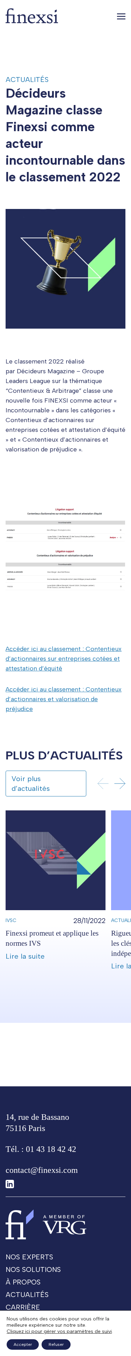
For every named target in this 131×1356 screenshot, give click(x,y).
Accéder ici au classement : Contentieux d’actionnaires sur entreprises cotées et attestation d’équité (64, 658)
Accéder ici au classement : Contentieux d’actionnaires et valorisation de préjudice (64, 699)
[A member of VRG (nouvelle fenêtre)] (64, 1224)
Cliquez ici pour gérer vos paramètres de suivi (59, 1331)
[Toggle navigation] (121, 16)
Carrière (23, 1307)
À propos (23, 1282)
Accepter (23, 1344)
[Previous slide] (103, 783)
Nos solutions (33, 1269)
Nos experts (29, 1257)
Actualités (27, 79)
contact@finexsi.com (42, 1170)
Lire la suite (25, 956)
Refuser (56, 1344)
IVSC (11, 920)
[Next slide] (119, 783)
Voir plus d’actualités (31, 783)
